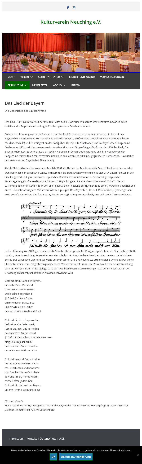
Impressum (16, 438)
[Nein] (137, 455)
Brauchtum (15, 85)
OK (53, 456)
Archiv (57, 85)
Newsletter (40, 85)
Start (11, 77)
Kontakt (31, 438)
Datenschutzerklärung (76, 456)
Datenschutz (48, 438)
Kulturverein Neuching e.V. (71, 22)
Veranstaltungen (112, 77)
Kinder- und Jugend (82, 77)
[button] (31, 77)
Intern (75, 85)
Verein (24, 77)
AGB (62, 438)
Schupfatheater (49, 77)
